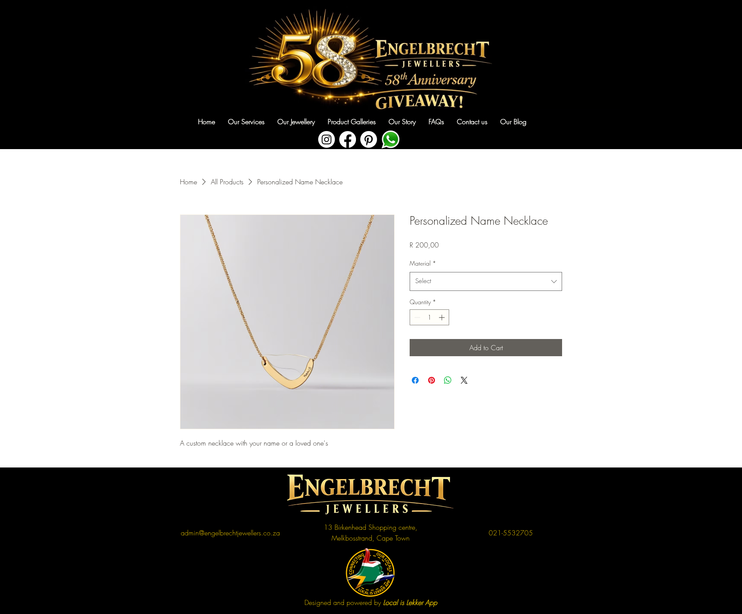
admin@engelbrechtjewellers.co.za (230, 533)
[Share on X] (464, 380)
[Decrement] (416, 317)
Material (423, 263)
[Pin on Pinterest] (431, 380)
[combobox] (486, 281)
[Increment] (442, 317)
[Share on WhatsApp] (448, 380)
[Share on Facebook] (415, 380)
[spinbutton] (429, 317)
